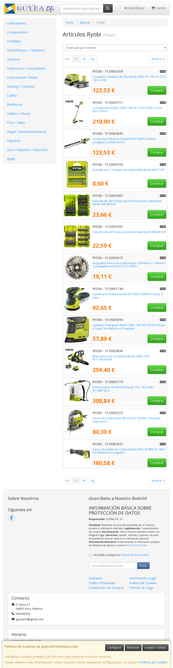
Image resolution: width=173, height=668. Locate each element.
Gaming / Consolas (21, 86)
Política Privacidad (102, 583)
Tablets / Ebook (18, 113)
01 (76, 59)
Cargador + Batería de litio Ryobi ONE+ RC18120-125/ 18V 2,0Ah (129, 78)
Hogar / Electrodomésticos (26, 131)
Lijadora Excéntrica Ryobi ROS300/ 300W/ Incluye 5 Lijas (128, 295)
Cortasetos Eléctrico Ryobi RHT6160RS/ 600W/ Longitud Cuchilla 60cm (124, 140)
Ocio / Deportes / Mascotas (27, 150)
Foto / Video (16, 122)
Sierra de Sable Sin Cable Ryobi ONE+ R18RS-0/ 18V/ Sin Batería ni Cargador (129, 451)
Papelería (13, 141)
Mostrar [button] (157, 59)
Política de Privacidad (136, 545)
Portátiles (14, 41)
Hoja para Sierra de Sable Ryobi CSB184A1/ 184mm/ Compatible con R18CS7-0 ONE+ (129, 264)
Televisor (13, 59)
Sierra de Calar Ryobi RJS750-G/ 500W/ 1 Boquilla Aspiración (126, 419)
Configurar (114, 647)
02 (84, 59)
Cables (12, 95)
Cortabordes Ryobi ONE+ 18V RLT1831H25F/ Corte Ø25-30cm (127, 109)
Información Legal (142, 578)
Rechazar (133, 647)
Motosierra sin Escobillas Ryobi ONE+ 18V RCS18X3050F (121, 358)
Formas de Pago (141, 588)
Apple (11, 159)
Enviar (143, 565)
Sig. (93, 59)
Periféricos (15, 104)
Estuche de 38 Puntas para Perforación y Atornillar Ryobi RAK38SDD (127, 202)
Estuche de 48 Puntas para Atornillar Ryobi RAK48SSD (129, 232)
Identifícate (136, 8)
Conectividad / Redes (22, 77)
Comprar (156, 90)
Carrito (160, 8)
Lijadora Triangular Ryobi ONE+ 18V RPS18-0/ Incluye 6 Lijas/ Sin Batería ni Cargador (129, 326)
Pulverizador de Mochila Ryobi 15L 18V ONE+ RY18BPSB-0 (123, 389)
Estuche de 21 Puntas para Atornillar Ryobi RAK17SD (128, 170)
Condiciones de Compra (106, 588)
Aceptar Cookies (155, 647)
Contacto (95, 578)
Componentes (17, 32)
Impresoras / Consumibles (26, 68)
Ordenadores (16, 23)
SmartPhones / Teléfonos (26, 50)
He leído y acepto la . (121, 555)
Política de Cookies (154, 662)
